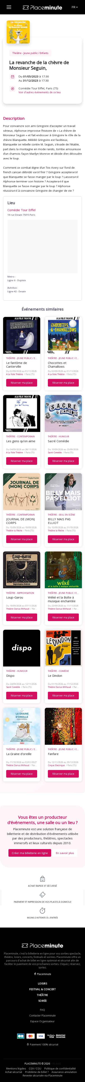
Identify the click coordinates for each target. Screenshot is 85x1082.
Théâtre (42, 995)
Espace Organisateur (42, 1021)
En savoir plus (65, 853)
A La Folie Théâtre (14, 374)
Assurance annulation (64, 1072)
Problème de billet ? (36, 1072)
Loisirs (42, 983)
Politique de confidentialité (60, 1068)
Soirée (42, 1001)
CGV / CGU (35, 1068)
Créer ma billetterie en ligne (30, 853)
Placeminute (44, 974)
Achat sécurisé (13, 1072)
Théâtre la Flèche (14, 530)
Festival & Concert (42, 989)
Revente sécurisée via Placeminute (43, 1075)
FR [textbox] (73, 7)
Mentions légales (16, 1068)
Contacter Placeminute (42, 1015)
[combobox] (74, 7)
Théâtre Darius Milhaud (17, 608)
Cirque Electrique (56, 765)
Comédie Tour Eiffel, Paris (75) (40, 90)
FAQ (42, 1010)
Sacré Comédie (55, 452)
